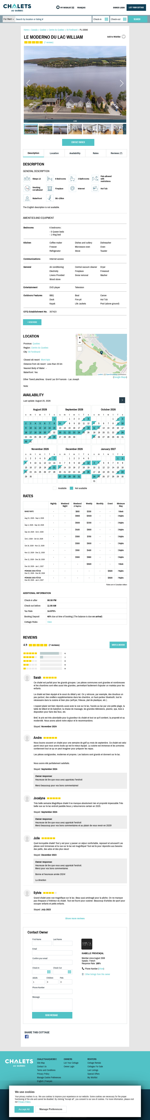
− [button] (80, 342)
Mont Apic (45, 359)
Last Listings (92, 1070)
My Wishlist (92, 1077)
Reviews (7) (116, 153)
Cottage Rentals (94, 1062)
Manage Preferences (50, 1109)
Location (54, 153)
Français (48, 1081)
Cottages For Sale (95, 1066)
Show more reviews (75, 918)
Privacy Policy (43, 1073)
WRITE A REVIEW (118, 645)
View (49, 621)
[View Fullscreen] (79, 349)
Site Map (41, 1062)
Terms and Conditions (46, 1070)
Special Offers (93, 1073)
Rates (96, 153)
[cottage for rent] (17, 10)
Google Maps (120, 377)
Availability (74, 153)
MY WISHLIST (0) (67, 8)
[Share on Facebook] (27, 1037)
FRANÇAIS (81, 8)
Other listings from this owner (97, 974)
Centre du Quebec (39, 347)
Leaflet (100, 374)
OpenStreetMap (111, 374)
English (40, 1081)
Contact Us (42, 1066)
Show (101, 968)
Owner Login (69, 1066)
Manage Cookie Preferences (49, 1077)
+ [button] (80, 338)
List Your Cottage (71, 1062)
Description (33, 153)
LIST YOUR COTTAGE (136, 7)
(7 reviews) (48, 42)
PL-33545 (84, 29)
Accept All (24, 1109)
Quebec (36, 343)
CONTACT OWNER (78, 142)
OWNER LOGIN (119, 8)
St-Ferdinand (34, 351)
